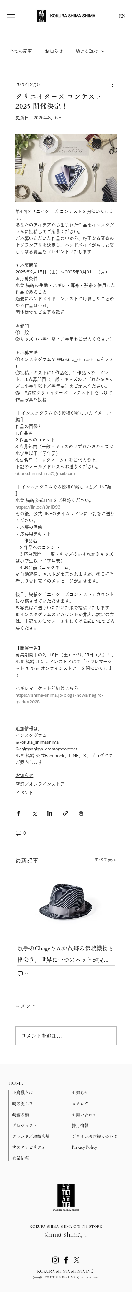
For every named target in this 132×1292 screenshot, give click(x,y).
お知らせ (54, 51)
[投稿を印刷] (81, 813)
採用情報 (80, 1125)
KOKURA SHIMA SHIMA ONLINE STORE (66, 1227)
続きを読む (87, 51)
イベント (24, 792)
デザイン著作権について (95, 1136)
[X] (76, 1260)
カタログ (80, 1103)
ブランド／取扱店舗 (31, 1136)
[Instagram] (55, 1260)
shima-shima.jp (65, 1235)
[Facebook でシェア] (18, 813)
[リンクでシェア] (65, 813)
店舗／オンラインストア (40, 784)
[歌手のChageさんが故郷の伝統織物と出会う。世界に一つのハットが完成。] (66, 903)
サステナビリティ (28, 1147)
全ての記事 (21, 51)
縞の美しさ (22, 1103)
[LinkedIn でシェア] (50, 813)
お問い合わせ (84, 1115)
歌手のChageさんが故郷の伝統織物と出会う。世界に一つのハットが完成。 (65, 955)
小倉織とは (22, 1092)
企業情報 (20, 1158)
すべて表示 (105, 859)
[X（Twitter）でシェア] (34, 813)
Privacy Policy (84, 1147)
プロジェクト (24, 1125)
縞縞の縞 (20, 1115)
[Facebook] (66, 1260)
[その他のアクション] (113, 84)
